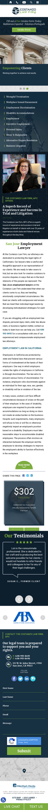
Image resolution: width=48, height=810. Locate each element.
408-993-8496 (22, 663)
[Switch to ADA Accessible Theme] (3, 800)
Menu (37, 2)
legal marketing (18, 798)
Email (24, 2)
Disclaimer (29, 802)
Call (17, 2)
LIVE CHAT (12, 807)
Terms (26, 747)
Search (31, 2)
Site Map (16, 802)
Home (11, 2)
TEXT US (36, 807)
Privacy (20, 747)
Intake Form (24, 29)
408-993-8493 (22, 660)
